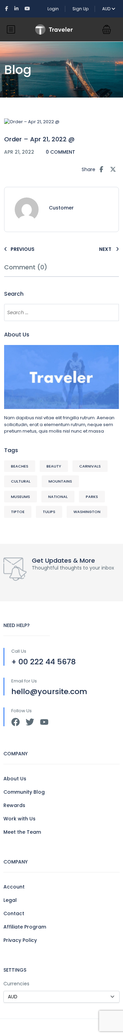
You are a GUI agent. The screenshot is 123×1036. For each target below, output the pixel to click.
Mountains (60, 481)
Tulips (49, 511)
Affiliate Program (24, 926)
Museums (20, 496)
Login (53, 9)
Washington (86, 511)
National (58, 496)
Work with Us (19, 818)
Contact (13, 913)
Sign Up (80, 9)
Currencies (16, 983)
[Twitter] (30, 722)
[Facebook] (15, 722)
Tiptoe (18, 511)
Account (14, 886)
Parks (92, 496)
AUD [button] (106, 9)
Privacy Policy (20, 940)
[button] (106, 29)
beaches (19, 466)
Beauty (53, 466)
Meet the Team (22, 832)
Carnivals (90, 466)
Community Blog (24, 792)
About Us (14, 778)
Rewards (14, 805)
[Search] (110, 312)
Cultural (20, 481)
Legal (10, 900)
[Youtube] (44, 722)
